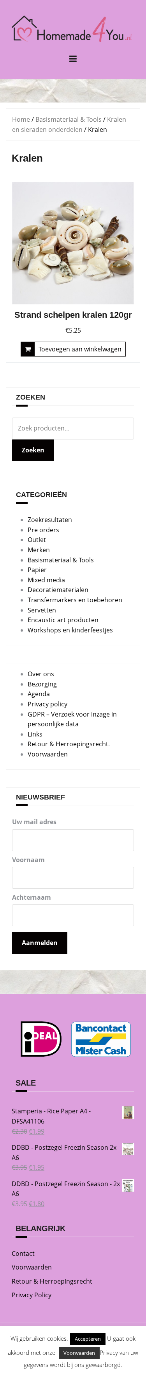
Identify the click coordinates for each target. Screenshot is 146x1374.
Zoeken (33, 450)
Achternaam (31, 897)
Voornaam (28, 859)
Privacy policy (47, 704)
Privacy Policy (31, 1295)
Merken (39, 550)
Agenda (39, 694)
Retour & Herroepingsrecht (52, 1281)
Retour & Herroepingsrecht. (69, 744)
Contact (23, 1253)
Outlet (37, 539)
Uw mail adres (34, 822)
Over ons (41, 674)
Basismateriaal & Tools (68, 119)
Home (21, 119)
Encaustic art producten (63, 620)
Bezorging (42, 684)
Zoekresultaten (50, 519)
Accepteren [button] (88, 1338)
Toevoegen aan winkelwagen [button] (80, 349)
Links (35, 734)
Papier (37, 569)
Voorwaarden (48, 754)
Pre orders (43, 530)
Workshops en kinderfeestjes (70, 630)
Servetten (42, 610)
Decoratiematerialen (58, 589)
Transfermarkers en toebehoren (75, 600)
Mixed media (46, 580)
